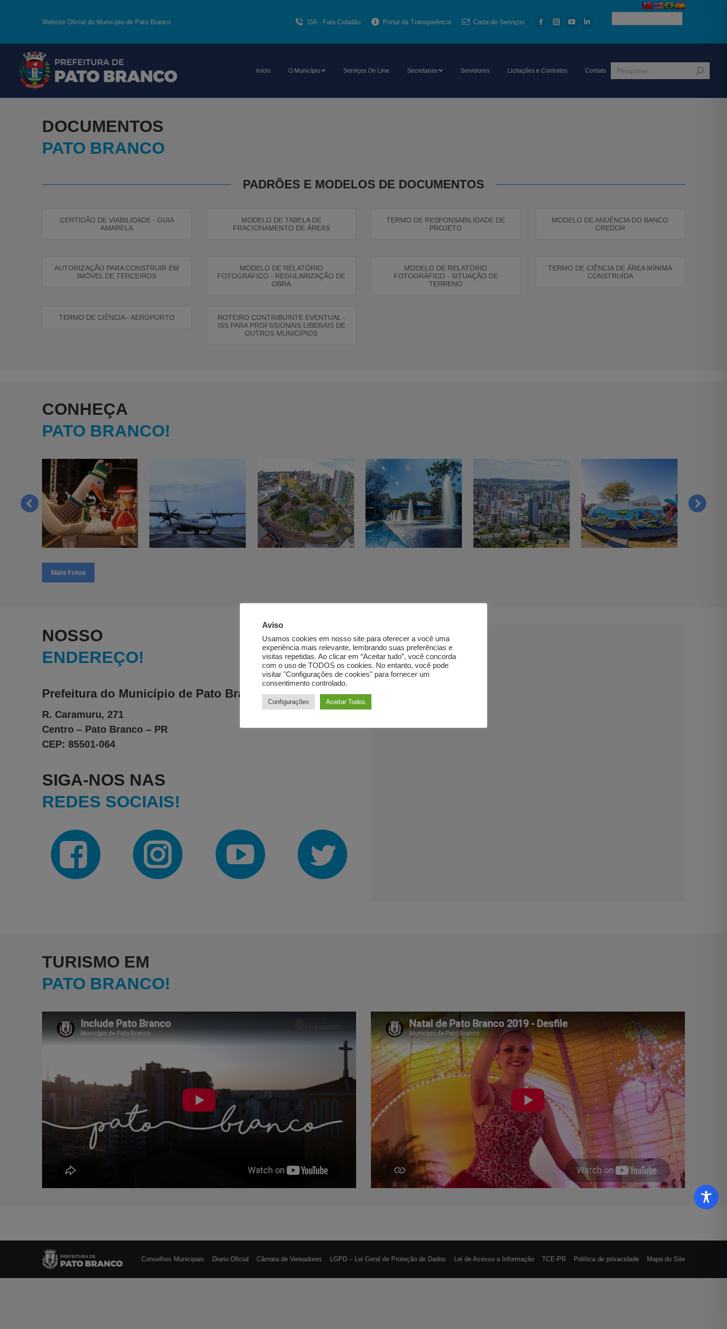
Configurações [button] (288, 702)
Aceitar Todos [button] (345, 702)
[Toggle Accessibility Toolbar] (706, 1197)
